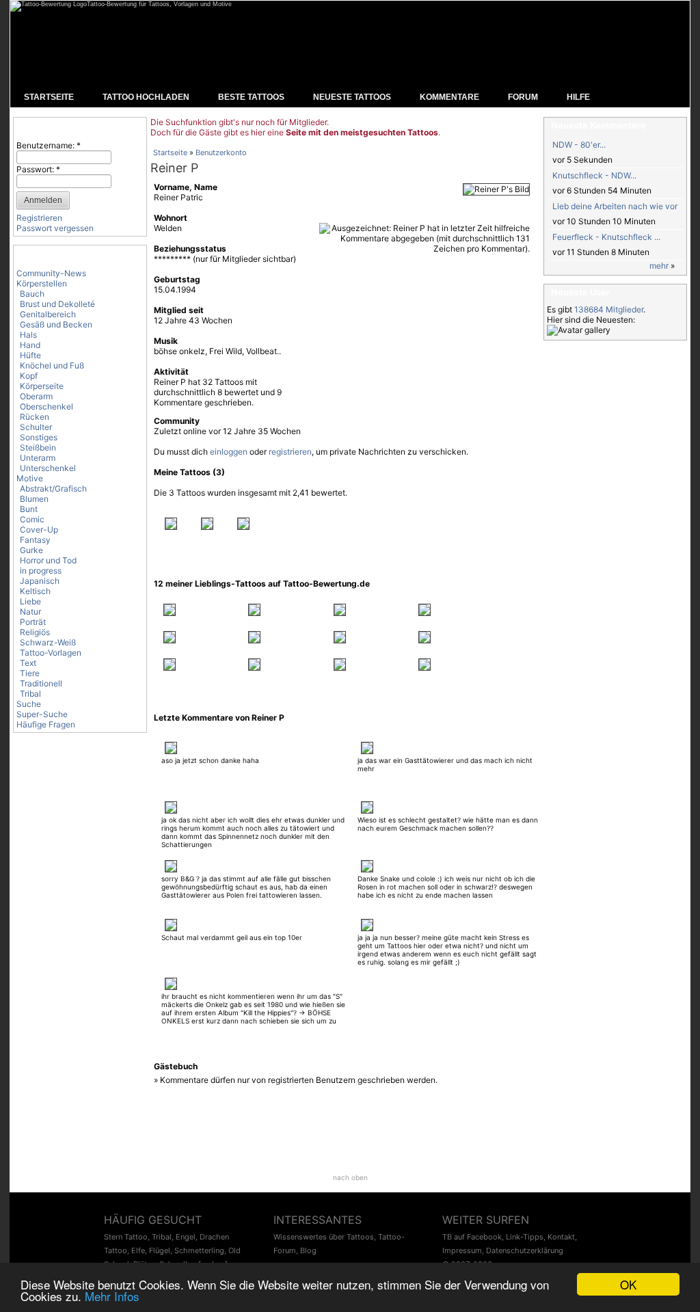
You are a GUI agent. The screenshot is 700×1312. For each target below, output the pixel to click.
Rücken (34, 417)
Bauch (32, 294)
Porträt (33, 622)
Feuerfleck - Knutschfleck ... (606, 237)
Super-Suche (42, 714)
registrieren (290, 451)
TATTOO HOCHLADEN (146, 97)
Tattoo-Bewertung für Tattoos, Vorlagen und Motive (159, 4)
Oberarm (36, 396)
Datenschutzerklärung (524, 1250)
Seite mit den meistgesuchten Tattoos (362, 132)
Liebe (30, 601)
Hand (30, 345)
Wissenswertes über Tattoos (323, 1237)
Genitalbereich (48, 314)
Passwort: (38, 169)
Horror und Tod (48, 560)
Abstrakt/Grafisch (53, 488)
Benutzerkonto (221, 152)
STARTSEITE (49, 97)
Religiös (35, 632)
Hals (28, 335)
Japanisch (39, 581)
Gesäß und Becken (56, 324)
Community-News (51, 273)
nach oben (350, 1177)
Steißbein (38, 447)
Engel (186, 1237)
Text (28, 663)
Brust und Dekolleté (57, 304)
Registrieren (39, 218)
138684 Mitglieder (608, 309)
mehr (659, 265)
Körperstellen (41, 283)
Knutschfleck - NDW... (594, 175)
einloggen (228, 451)
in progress (41, 570)
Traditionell (41, 683)
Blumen (34, 499)
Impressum (462, 1250)
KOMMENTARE (449, 97)
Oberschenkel (46, 406)
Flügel (159, 1250)
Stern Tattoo (126, 1237)
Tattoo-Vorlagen (50, 652)
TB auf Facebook (472, 1237)
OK (628, 1284)
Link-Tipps (524, 1237)
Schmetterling (199, 1250)
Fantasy (35, 540)
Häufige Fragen (45, 724)
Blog (308, 1250)
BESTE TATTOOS (251, 97)
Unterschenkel (48, 468)
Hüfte (30, 355)
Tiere (30, 673)
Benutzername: (48, 145)
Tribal (30, 693)
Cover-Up (39, 529)
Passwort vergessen (55, 228)
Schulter (36, 427)
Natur (30, 611)
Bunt (29, 509)
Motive (29, 478)
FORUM (523, 97)
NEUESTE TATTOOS (352, 97)
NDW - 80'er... (579, 144)
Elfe (138, 1250)
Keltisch (35, 591)
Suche (28, 704)
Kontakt (561, 1237)
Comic (32, 519)
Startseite (170, 152)
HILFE (578, 97)
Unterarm (37, 458)
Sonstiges (38, 437)
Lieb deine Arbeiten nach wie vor (614, 206)
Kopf (29, 376)
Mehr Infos (112, 1295)
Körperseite (42, 386)
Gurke (31, 550)
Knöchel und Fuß (52, 365)
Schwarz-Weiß (48, 642)
